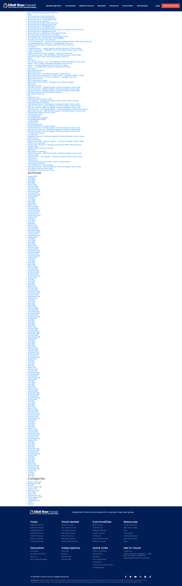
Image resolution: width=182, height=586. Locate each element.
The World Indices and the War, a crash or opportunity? (49, 162)
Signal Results (33, 495)
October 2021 (33, 274)
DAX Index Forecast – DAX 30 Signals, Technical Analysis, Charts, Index (54, 55)
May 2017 (31, 364)
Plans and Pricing (34, 140)
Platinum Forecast (99, 541)
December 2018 (33, 332)
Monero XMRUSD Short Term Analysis (42, 126)
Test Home (32, 158)
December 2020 (34, 291)
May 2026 (31, 181)
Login (157, 6)
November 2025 (34, 191)
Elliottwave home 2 (35, 86)
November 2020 (34, 293)
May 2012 (31, 460)
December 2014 (33, 413)
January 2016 (33, 391)
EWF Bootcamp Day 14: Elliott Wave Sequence (45, 92)
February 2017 (33, 369)
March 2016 (32, 388)
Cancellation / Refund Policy (103, 565)
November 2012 (33, 450)
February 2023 (33, 247)
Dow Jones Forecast (69, 528)
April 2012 (31, 462)
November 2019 (33, 313)
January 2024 (33, 229)
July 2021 (31, 279)
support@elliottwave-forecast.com (136, 558)
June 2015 (31, 403)
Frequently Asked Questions (38, 102)
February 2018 (33, 349)
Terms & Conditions (100, 551)
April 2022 (31, 264)
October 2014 (33, 417)
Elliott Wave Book (34, 72)
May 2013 (31, 445)
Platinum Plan (66, 557)
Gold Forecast (98, 528)
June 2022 (31, 261)
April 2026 (31, 183)
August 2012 (32, 455)
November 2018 (33, 334)
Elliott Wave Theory (35, 79)
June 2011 (31, 474)
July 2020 (31, 300)
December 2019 (33, 312)
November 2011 (33, 467)
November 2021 (33, 273)
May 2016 (31, 384)
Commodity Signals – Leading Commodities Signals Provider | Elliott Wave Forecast (60, 41)
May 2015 (31, 405)
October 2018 (33, 335)
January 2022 (33, 269)
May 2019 (31, 323)
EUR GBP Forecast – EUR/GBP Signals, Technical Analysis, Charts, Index (54, 87)
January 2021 (32, 290)
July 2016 (31, 381)
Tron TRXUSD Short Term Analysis (40, 165)
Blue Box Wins (33, 484)
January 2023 (33, 249)
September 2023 (34, 235)
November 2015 (33, 395)
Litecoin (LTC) (33, 123)
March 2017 (32, 367)
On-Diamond (33, 135)
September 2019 (34, 317)
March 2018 (32, 347)
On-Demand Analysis (36, 133)
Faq (29, 96)
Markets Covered (86, 6)
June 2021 (31, 281)
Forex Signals (128, 533)
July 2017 (31, 361)
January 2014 (33, 432)
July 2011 (31, 472)
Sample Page (33, 155)
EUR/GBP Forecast (36, 530)
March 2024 (32, 225)
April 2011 (31, 476)
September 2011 (33, 469)
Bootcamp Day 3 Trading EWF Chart (41, 26)
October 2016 (33, 376)
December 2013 (33, 433)
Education (102, 6)
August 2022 (32, 257)
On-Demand (70, 6)
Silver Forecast (98, 525)
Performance (142, 6)
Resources (114, 6)
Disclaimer (32, 60)
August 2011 (32, 471)
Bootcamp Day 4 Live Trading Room (41, 28)
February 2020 (33, 308)
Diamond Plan (66, 559)
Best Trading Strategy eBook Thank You (43, 13)
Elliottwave (32, 84)
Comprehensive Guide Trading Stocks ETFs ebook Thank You (51, 45)
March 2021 (32, 286)
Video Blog (32, 500)
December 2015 (33, 393)
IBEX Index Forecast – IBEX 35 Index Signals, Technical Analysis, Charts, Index (56, 111)
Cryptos (31, 489)
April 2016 (31, 386)
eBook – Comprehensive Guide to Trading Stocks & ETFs (49, 67)
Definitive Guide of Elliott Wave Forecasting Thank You (48, 57)
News (30, 494)
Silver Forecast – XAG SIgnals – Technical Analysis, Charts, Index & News (55, 157)
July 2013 (31, 442)
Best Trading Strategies (38, 559)
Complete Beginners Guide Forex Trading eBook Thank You (50, 43)
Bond (30, 485)
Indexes (31, 504)
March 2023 (32, 246)
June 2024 (32, 220)
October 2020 (33, 295)
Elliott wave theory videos (37, 80)
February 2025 (33, 207)
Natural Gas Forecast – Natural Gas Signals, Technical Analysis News (54, 130)
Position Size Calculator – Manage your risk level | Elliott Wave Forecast (55, 145)
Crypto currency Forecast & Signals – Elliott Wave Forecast (50, 53)
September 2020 (34, 296)
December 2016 (33, 373)
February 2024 (33, 227)
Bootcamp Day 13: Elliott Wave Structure (43, 23)
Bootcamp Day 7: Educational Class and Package (47, 33)
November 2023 (34, 232)
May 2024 (31, 222)
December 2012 (33, 449)
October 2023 (33, 234)
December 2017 (33, 352)
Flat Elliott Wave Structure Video (40, 99)
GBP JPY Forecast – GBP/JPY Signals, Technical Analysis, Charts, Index (54, 106)
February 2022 (33, 268)
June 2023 (31, 241)
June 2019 (31, 322)
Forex (30, 492)
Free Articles (127, 6)
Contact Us (32, 47)
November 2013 (33, 435)
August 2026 (32, 176)
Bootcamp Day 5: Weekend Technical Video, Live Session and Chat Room (56, 30)
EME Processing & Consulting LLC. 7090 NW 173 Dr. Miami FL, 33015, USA (137, 555)
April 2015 (31, 406)
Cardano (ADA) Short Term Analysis (41, 40)
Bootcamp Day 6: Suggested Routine (42, 31)
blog (29, 14)
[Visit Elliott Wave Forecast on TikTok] (150, 577)
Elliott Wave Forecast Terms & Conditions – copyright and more (52, 77)
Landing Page (33, 121)
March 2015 (32, 408)
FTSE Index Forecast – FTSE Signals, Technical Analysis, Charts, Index (53, 104)
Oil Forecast (97, 536)
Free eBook (34, 551)
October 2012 (33, 452)
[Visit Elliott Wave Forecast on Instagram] (140, 577)
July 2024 (31, 219)
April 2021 (31, 285)
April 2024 (31, 224)
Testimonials (33, 160)
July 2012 (31, 457)
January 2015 (33, 411)
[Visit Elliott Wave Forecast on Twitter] (130, 577)
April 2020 (31, 305)
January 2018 (33, 351)
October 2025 (33, 193)
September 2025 (34, 195)
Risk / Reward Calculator (37, 151)
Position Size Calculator (37, 143)
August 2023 (32, 237)
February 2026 (33, 186)
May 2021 (31, 283)
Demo (30, 58)
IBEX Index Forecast (68, 539)
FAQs (125, 530)
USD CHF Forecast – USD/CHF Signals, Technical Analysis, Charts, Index (54, 167)
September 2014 (34, 418)
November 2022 (34, 252)
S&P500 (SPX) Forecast (70, 541)
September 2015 (34, 398)
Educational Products (36, 70)
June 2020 (31, 301)
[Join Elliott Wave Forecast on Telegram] (145, 577)
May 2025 (31, 202)
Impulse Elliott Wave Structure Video (41, 113)
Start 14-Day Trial (171, 6)
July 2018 (31, 340)
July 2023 (31, 239)
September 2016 (34, 378)
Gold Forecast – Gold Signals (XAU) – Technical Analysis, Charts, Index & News (58, 109)
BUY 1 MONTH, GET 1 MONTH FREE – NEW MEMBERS (46, 38)
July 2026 (31, 178)
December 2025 (34, 190)
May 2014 (31, 425)
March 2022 (32, 266)
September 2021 (34, 276)
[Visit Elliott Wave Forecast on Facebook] (126, 577)
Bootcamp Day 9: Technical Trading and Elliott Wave (48, 36)
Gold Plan (65, 554)
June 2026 (31, 180)
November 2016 (33, 374)
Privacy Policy (33, 146)
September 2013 (34, 439)
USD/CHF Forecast (37, 541)
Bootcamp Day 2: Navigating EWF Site (42, 25)
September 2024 (34, 215)
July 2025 (31, 198)
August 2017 (32, 359)
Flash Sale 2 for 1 (34, 97)
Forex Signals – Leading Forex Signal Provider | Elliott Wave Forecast (53, 101)
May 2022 (31, 263)
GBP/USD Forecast (37, 528)
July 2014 (31, 422)
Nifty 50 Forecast (68, 536)
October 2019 (33, 315)
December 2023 (34, 230)
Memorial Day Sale (35, 124)
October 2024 (33, 213)
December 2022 (34, 251)
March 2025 (32, 205)
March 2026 (32, 185)
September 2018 (34, 337)
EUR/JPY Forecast (36, 539)
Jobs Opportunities (35, 114)
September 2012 (34, 454)
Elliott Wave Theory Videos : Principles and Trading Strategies (51, 82)
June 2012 (31, 459)
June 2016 (31, 383)
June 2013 (31, 444)
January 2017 (33, 371)
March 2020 (32, 307)
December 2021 (33, 271)
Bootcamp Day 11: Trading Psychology (42, 19)
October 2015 (33, 396)
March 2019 (32, 327)
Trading (31, 499)
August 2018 (32, 339)
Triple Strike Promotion (36, 163)
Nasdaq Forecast (68, 525)
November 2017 (33, 354)
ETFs (29, 502)
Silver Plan (65, 551)
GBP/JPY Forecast (36, 536)
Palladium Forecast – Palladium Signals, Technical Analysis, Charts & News (56, 136)
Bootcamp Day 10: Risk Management (42, 18)
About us (33, 557)
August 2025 (32, 197)
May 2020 (31, 303)
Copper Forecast (99, 533)
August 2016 (32, 379)
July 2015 (31, 401)
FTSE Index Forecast (69, 530)
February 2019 (33, 329)
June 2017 (31, 362)
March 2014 (32, 428)
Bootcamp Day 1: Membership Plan (41, 16)
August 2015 (32, 400)
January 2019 (33, 330)
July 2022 (31, 259)
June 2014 (31, 423)
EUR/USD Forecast (36, 525)
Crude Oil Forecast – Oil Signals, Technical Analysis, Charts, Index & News (55, 50)
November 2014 (33, 415)
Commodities (33, 487)
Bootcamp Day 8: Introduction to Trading (43, 35)
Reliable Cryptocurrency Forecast (40, 148)
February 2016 (33, 389)
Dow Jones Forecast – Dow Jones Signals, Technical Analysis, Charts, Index (56, 62)
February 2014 (33, 430)
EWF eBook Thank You (36, 94)
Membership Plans (53, 6)
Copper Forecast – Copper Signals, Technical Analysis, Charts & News (54, 48)
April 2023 (31, 244)
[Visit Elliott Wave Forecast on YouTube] (135, 577)
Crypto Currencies (35, 52)
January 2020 (33, 310)
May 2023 (31, 242)
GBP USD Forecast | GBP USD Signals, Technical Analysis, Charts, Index (54, 108)
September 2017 (34, 357)
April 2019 (31, 325)
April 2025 (31, 203)
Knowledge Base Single (36, 119)
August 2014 (32, 420)
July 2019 (31, 320)
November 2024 (34, 212)
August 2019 (32, 318)
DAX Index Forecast (69, 533)
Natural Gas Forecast (100, 539)
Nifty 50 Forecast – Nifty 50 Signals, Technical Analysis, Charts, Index (54, 131)
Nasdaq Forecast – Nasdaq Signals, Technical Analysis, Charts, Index (54, 128)
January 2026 (33, 188)
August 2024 (32, 217)
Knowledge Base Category (38, 118)
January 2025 (33, 208)
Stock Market (33, 497)
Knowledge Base (34, 116)
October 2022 (33, 254)
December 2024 (34, 210)
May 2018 (31, 344)
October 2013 (33, 437)
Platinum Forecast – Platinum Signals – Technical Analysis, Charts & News (56, 141)
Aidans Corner (33, 482)
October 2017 (33, 356)
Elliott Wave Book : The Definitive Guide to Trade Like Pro (49, 74)
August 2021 (32, 278)
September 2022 (34, 256)
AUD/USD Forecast (37, 533)
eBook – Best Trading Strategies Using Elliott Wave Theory (50, 63)
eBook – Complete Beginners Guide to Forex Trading (48, 65)
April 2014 (31, 427)
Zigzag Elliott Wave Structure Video (41, 170)
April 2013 (31, 447)
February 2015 (33, 410)
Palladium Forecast (99, 530)
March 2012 (32, 464)
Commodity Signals (131, 536)
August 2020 (32, 298)
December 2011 (33, 466)
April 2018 (31, 345)
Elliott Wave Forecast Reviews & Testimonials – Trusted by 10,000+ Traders (56, 75)
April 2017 (31, 366)
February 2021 (33, 288)
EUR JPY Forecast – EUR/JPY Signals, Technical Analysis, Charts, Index (54, 89)
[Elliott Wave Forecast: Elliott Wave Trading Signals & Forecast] (19, 5)
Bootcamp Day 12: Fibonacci (38, 21)
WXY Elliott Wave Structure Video (40, 168)
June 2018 (31, 342)
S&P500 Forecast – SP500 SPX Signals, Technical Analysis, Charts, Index (55, 153)
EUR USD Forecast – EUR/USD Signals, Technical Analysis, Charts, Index (54, 91)
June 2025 (32, 200)
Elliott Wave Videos (130, 528)
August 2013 (32, 440)
